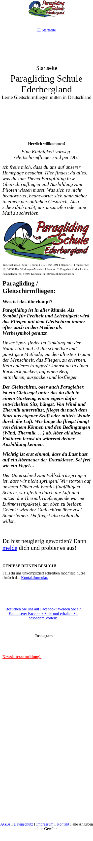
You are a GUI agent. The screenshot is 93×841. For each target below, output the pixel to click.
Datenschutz (23, 824)
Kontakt (63, 824)
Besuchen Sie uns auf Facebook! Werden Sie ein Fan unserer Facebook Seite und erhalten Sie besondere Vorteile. (43, 613)
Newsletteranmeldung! (21, 657)
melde (9, 548)
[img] (46, 76)
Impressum (44, 824)
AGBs (5, 824)
